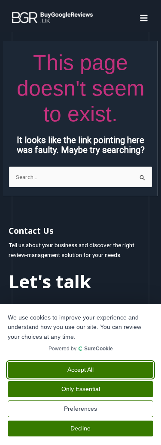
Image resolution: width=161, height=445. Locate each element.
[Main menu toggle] (144, 17)
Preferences (80, 408)
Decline (80, 428)
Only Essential (80, 388)
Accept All (80, 369)
